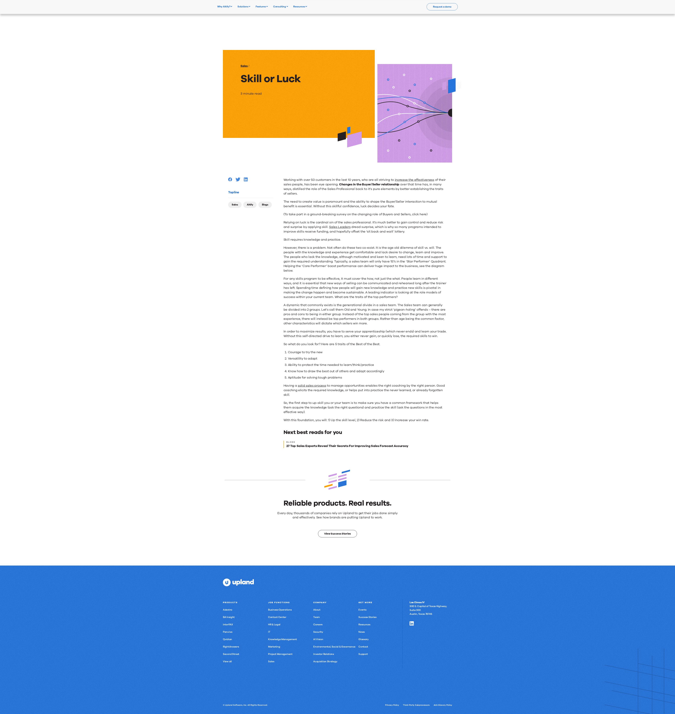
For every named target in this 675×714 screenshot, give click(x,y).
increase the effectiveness (414, 180)
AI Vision (318, 639)
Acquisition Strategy (325, 661)
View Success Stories (337, 533)
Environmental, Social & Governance (334, 646)
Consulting (280, 6)
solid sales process (312, 385)
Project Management (280, 654)
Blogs (265, 204)
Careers (318, 624)
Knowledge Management (282, 639)
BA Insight (229, 617)
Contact (363, 646)
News (361, 632)
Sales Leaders (340, 227)
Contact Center (277, 617)
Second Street (231, 654)
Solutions (243, 6)
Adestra (227, 609)
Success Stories (367, 617)
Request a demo (442, 6)
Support (363, 654)
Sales (244, 66)
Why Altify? (224, 6)
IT (269, 632)
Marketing (274, 646)
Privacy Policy (392, 705)
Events (362, 609)
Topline (233, 192)
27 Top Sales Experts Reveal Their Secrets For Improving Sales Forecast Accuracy (347, 446)
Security (318, 632)
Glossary (363, 639)
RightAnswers (231, 646)
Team (316, 617)
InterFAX (228, 624)
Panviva (227, 632)
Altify (250, 204)
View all (227, 661)
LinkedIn (412, 623)
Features (261, 6)
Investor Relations (323, 654)
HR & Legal (274, 624)
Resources (299, 6)
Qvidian (227, 639)
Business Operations (280, 609)
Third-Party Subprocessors (416, 705)
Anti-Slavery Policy (443, 705)
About (316, 609)
